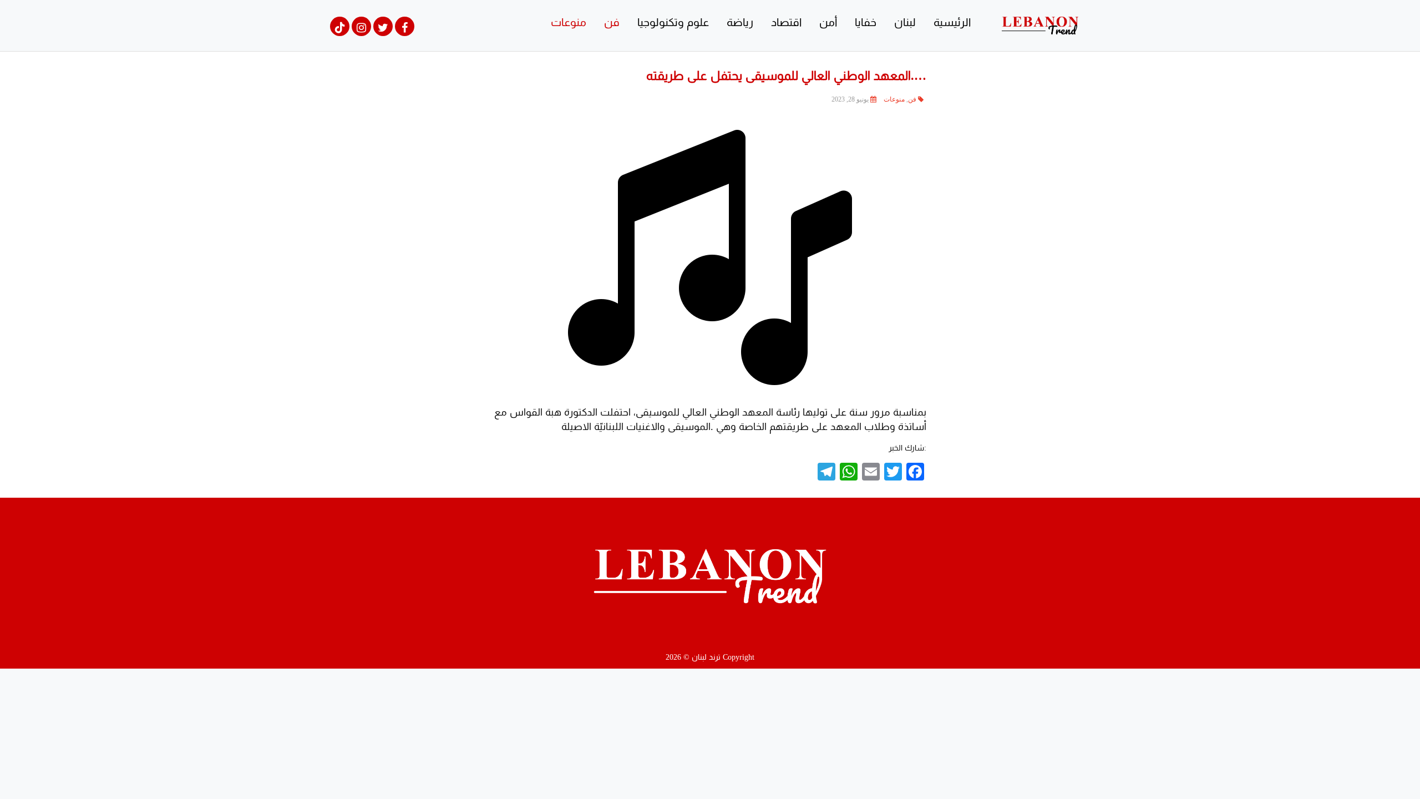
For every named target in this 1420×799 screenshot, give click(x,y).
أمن (828, 22)
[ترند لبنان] (1040, 25)
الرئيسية (952, 22)
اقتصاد (786, 22)
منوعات (568, 22)
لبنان (905, 22)
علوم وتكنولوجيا (673, 22)
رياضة (740, 22)
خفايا (865, 22)
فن (612, 22)
